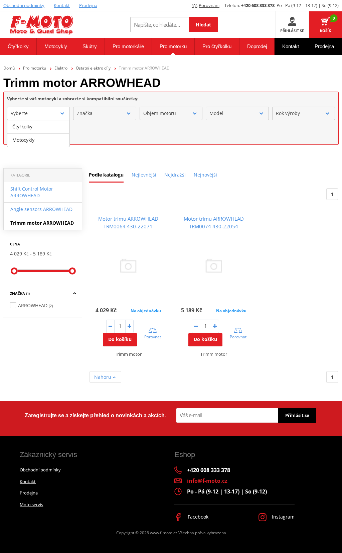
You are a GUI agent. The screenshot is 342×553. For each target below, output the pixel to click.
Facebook (197, 517)
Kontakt (62, 5)
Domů (9, 68)
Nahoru (103, 377)
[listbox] (38, 133)
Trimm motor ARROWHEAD (42, 223)
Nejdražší (175, 175)
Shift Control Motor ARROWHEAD (31, 192)
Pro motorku (34, 68)
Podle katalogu (106, 175)
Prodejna (88, 5)
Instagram (283, 517)
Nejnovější (205, 175)
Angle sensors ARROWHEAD (41, 209)
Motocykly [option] (23, 140)
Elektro (60, 68)
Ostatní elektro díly (93, 68)
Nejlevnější (144, 175)
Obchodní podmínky (23, 5)
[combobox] (38, 113)
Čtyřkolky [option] (22, 126)
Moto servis (31, 505)
